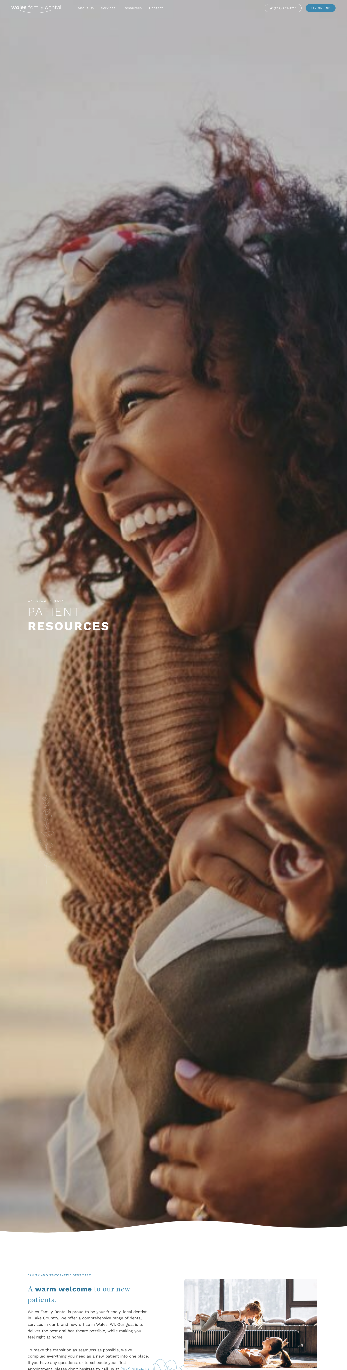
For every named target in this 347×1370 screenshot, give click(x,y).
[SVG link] (36, 9)
